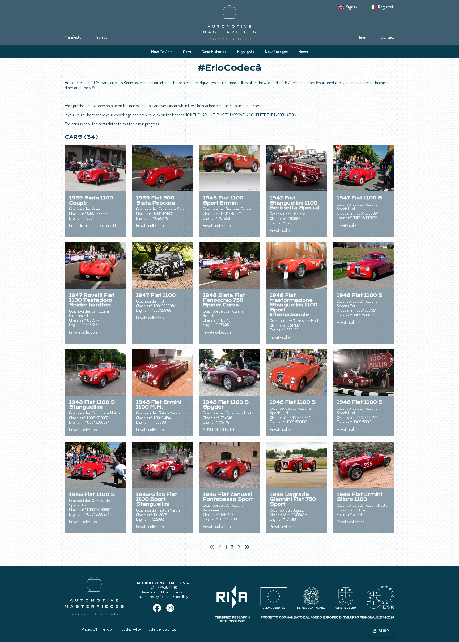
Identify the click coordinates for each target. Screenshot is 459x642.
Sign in (351, 7)
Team (363, 37)
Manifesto (73, 37)
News (303, 51)
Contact (387, 37)
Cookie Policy (131, 629)
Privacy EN (89, 629)
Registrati (386, 7)
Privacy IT (109, 629)
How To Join (161, 51)
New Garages (276, 51)
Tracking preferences (161, 629)
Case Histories (214, 51)
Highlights (245, 51)
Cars (187, 51)
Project (101, 37)
